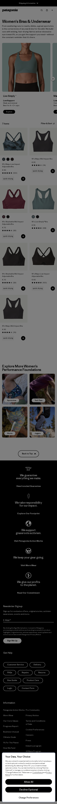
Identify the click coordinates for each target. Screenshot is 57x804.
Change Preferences (29, 797)
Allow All (28, 781)
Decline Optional (28, 789)
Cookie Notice (37, 772)
